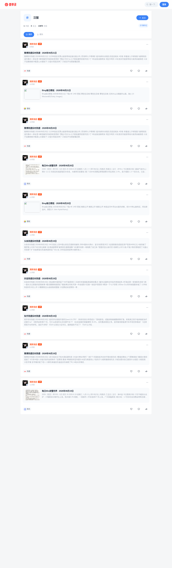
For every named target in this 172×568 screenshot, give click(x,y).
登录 (164, 4)
